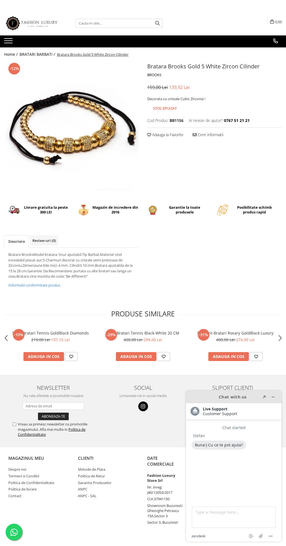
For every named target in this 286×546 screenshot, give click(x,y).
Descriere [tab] (16, 241)
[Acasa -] (32, 23)
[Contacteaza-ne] (275, 41)
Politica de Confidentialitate (31, 482)
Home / (11, 54)
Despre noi (17, 469)
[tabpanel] (71, 128)
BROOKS (154, 74)
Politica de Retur (91, 475)
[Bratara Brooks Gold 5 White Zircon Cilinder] (71, 128)
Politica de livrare (22, 489)
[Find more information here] (234, 466)
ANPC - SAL (87, 495)
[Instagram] (143, 406)
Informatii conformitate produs (34, 285)
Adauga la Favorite (167, 134)
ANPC (82, 489)
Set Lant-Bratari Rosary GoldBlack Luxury (235, 333)
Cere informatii (210, 134)
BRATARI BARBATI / (38, 54)
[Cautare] (157, 23)
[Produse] (9, 42)
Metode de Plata (91, 469)
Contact (15, 495)
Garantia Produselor (94, 482)
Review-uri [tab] (44, 240)
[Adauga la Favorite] (71, 356)
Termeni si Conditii (23, 475)
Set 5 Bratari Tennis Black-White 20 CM (142, 333)
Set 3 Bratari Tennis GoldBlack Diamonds (50, 333)
